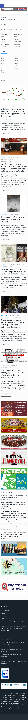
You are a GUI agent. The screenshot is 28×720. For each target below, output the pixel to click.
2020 (16, 61)
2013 (2, 58)
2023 (16, 68)
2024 (2, 70)
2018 (16, 56)
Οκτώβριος (17, 44)
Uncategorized (5, 157)
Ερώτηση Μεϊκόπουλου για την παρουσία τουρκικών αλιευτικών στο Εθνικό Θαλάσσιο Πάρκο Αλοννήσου (13, 534)
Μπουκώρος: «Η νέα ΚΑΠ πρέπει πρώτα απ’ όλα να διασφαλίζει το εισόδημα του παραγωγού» (13, 504)
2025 (2, 72)
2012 (2, 56)
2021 (16, 63)
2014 (2, 61)
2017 (2, 68)
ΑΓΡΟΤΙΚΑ (3, 106)
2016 (2, 65)
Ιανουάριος (4, 34)
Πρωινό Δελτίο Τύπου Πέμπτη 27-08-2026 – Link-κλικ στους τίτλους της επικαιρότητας (14, 526)
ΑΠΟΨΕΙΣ (13, 264)
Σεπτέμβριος (5, 44)
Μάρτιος (3, 36)
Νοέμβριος (4, 46)
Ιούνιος (16, 39)
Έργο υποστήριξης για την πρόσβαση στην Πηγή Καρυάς (12, 219)
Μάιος (3, 39)
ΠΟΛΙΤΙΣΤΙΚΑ (20, 264)
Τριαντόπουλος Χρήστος (7, 159)
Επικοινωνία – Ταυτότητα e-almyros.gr (12, 621)
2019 (16, 58)
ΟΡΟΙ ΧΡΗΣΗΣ (6, 640)
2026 (2, 75)
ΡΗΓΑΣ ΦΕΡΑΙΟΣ (5, 317)
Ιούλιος (3, 41)
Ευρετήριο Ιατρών (7, 618)
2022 (16, 65)
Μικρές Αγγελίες (6, 610)
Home (4, 17)
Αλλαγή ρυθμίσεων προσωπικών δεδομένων (14, 647)
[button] (2, 6)
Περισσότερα (6, 133)
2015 (2, 63)
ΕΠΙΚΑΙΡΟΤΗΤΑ (14, 365)
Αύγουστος (17, 41)
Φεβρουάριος (18, 34)
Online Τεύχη (4, 315)
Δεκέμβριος (17, 46)
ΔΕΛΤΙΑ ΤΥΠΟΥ (14, 157)
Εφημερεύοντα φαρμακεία (9, 616)
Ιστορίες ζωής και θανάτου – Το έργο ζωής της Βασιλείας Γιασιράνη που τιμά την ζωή (13, 271)
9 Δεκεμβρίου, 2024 (14, 106)
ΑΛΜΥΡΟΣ (3, 214)
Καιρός (4, 613)
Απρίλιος (16, 36)
